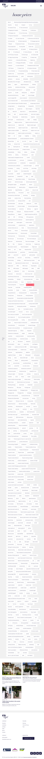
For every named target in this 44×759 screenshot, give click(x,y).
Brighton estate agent (31, 125)
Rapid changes (34, 490)
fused (20, 249)
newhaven (25, 409)
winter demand (34, 650)
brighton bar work (11, 125)
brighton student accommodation (24, 133)
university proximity (24, 631)
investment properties (12, 338)
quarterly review (35, 487)
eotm (9, 217)
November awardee (25, 414)
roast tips (29, 539)
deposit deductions (12, 187)
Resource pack (11, 533)
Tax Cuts (14, 604)
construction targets (28, 165)
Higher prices (10, 265)
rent (30, 501)
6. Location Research (20, 65)
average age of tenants (35, 103)
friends (9, 249)
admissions (10, 79)
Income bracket (21, 325)
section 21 (24, 555)
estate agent (10, 222)
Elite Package (10, 211)
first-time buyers (20, 238)
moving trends (30, 401)
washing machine (11, 644)
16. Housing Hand (11, 41)
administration (30, 76)
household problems (28, 287)
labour (19, 344)
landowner (10, 352)
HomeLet (18, 279)
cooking (18, 168)
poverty (25, 433)
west (38, 644)
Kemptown (28, 341)
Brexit (29, 119)
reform (17, 498)
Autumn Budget (31, 95)
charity (34, 149)
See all (9, 22)
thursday (36, 614)
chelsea (25, 152)
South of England (19, 568)
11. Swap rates (24, 30)
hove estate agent (11, 311)
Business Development (12, 138)
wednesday (31, 644)
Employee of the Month (28, 211)
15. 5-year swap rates (20, 38)
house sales (18, 287)
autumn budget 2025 (12, 98)
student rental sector (12, 590)
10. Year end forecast (23, 27)
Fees (23, 726)
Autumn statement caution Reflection (28, 100)
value (23, 639)
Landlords (4, 725)
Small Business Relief (12, 566)
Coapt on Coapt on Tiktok (40, 753)
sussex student (11, 601)
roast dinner (10, 539)
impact (9, 322)
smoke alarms (22, 566)
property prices (37, 471)
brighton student (11, 133)
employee (19, 211)
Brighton (9, 122)
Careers (3, 732)
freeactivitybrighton (24, 246)
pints (9, 430)
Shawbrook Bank (24, 563)
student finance (36, 579)
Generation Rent (28, 249)
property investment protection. (25, 455)
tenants (17, 614)
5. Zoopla (31, 62)
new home (10, 409)
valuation (17, 639)
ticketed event (11, 617)
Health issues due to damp (29, 260)
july (13, 341)
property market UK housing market (29, 468)
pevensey (31, 428)
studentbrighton (23, 590)
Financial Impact (24, 230)
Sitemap (24, 723)
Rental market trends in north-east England (28, 517)
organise (32, 420)
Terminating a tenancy (26, 614)
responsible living (30, 533)
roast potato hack (19, 539)
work (18, 652)
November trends (35, 414)
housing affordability (33, 290)
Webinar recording (22, 644)
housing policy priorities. (21, 306)
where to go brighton (12, 650)
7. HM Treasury (11, 68)
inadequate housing (35, 322)
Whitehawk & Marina (24, 650)
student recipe (23, 587)
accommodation (20, 73)
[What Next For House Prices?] (32, 669)
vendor (29, 639)
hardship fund (36, 257)
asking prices (24, 92)
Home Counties (31, 271)
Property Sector (11, 479)
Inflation (22, 330)
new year (17, 409)
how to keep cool (11, 317)
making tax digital (11, 374)
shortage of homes (34, 563)
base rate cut (22, 111)
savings (26, 544)
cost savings (33, 168)
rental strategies (11, 522)
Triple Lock (25, 620)
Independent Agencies (12, 330)
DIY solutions (21, 192)
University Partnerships (12, 631)
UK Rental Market (19, 625)
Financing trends (21, 236)
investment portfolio (31, 336)
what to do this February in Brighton (15, 647)
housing (24, 290)
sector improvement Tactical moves (25, 558)
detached (10, 190)
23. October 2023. (34, 54)
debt (32, 176)
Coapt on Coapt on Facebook (31, 753)
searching (31, 547)
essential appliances (30, 219)
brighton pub (24, 130)
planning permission (24, 430)
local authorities (16, 363)
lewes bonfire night (23, 357)
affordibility (37, 81)
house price (22, 284)
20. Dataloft (23, 49)
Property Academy (18, 447)
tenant (28, 606)
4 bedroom (10, 60)
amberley (34, 84)
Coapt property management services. (15, 157)
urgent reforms (36, 636)
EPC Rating (21, 217)
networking (10, 406)
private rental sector (12, 441)
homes (37, 279)
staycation (34, 574)
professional (24, 444)
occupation (10, 417)
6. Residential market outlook (33, 65)
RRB (35, 539)
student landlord (11, 585)
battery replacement (33, 111)
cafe (9, 146)
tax (8, 604)
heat (39, 260)
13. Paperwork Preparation (13, 35)
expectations (31, 225)
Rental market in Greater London (32, 514)
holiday (9, 271)
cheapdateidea (11, 152)
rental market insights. (12, 517)
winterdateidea (11, 652)
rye (15, 541)
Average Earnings (21, 106)
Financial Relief (33, 233)
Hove (19, 309)
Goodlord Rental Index (12, 252)
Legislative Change (12, 355)
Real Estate (27, 493)
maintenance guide (12, 371)
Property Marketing (12, 471)
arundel (16, 92)
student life (20, 585)
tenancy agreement (19, 606)
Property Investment (12, 455)
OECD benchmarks (19, 417)
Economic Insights (21, 206)
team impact (30, 604)
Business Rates (11, 141)
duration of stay (18, 198)
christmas (10, 154)
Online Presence (11, 420)
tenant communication (34, 609)
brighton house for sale (22, 127)
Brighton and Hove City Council (32, 122)
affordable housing (27, 81)
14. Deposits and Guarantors (27, 35)
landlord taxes (23, 349)
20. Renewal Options (33, 49)
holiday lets (16, 271)
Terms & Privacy (26, 725)
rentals (35, 522)
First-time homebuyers (31, 238)
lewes (15, 357)
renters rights (27, 525)
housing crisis (19, 295)
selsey (38, 560)
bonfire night (10, 119)
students (21, 593)
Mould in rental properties (13, 395)
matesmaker (30, 384)
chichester (33, 152)
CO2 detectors (25, 154)
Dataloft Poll (19, 176)
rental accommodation (12, 506)
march (16, 376)
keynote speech (11, 344)
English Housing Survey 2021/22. (31, 214)
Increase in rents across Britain (14, 328)
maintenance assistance (13, 368)
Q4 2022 (9, 487)
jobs (9, 341)
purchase (19, 482)
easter (36, 203)
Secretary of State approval (13, 555)
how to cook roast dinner (27, 314)
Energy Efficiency (11, 214)
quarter (16, 487)
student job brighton (31, 582)
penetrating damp (11, 425)
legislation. (28, 352)
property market (11, 463)
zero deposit (29, 655)
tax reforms (22, 604)
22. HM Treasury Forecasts (13, 54)
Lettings (3, 726)
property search (30, 476)
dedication (10, 179)
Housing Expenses (29, 295)
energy (38, 211)
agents (15, 84)
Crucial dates (10, 173)
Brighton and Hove (18, 122)
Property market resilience (13, 468)
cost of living (25, 168)
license (32, 357)
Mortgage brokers (23, 390)
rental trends (20, 522)
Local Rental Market (27, 363)
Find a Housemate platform (33, 236)
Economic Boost (11, 206)
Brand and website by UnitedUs (29, 757)
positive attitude (17, 433)
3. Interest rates (33, 57)
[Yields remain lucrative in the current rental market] (11, 692)
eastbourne (29, 203)
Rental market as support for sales (27, 512)
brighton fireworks (11, 127)
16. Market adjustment (22, 41)
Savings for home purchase (13, 547)
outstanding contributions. (13, 422)
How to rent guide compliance (24, 317)
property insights (30, 452)
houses (17, 290)
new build (28, 406)
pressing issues (25, 436)
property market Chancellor (23, 463)
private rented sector (23, 441)
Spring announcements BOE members (23, 571)
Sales (3, 728)
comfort (28, 157)
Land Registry (35, 344)
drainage (33, 195)
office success (29, 417)
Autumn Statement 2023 (12, 100)
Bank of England (29, 108)
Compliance (29, 160)
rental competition (35, 506)
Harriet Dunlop (11, 260)
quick (18, 490)
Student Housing (20, 582)
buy (18, 141)
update (27, 633)
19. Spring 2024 (22, 46)
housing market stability (33, 303)
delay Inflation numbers (20, 179)
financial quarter (24, 233)
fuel (15, 249)
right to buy (18, 536)
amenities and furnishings (20, 87)
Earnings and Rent (21, 200)
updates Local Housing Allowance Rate (15, 636)
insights (23, 333)
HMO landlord (25, 268)
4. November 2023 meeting (21, 60)
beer (15, 114)
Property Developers (12, 449)
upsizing (28, 636)
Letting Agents (37, 355)
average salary (11, 108)
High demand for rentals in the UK (22, 263)
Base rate (15, 111)
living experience (35, 360)
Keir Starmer (20, 341)
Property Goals (21, 452)
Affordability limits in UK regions (14, 81)
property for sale (11, 452)
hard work (20, 257)
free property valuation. (12, 246)
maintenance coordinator (26, 368)
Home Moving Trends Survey (13, 276)
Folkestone (20, 244)
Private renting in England (13, 444)
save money (19, 544)
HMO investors (16, 268)
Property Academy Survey (31, 447)
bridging (35, 119)
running (9, 541)
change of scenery (26, 149)
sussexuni (26, 601)
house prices (30, 284)
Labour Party (26, 344)
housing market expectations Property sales (16, 303)
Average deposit (11, 106)
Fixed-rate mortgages (29, 241)
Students (4, 723)
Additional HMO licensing (13, 76)
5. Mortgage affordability (21, 62)
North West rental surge (12, 414)
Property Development (23, 449)
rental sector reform (29, 520)
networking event (19, 406)
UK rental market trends (31, 625)
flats (13, 244)
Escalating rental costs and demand (15, 219)
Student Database (25, 579)
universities (10, 628)
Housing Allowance (11, 292)
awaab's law (19, 108)
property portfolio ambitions (24, 471)
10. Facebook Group (12, 27)
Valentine (10, 639)
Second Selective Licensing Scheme (24, 552)
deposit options (22, 187)
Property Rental (11, 474)
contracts (37, 165)
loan (9, 363)
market (28, 376)
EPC (14, 217)
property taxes (30, 479)
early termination (11, 200)
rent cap (36, 501)
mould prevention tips (25, 395)
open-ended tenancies (22, 420)
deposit (30, 184)
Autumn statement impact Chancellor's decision (17, 103)
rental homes (24, 509)
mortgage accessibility (12, 390)
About (3, 730)
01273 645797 (5, 1)
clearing (16, 154)
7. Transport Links (20, 68)
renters (9, 525)
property (9, 447)
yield (23, 655)
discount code (35, 190)
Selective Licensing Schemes (23, 560)
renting (29, 528)
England (19, 214)
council (9, 171)
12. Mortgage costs (11, 33)
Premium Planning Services (13, 436)
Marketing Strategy (12, 384)
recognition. (27, 495)
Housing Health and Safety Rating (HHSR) (25, 298)
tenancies (10, 606)
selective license (11, 560)
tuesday (32, 620)
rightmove (26, 536)
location (36, 363)
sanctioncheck (11, 544)
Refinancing (10, 498)
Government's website (33, 252)
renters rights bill (21, 528)
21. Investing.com (16, 52)
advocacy (18, 79)
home (23, 271)
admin (22, 76)
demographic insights (12, 184)
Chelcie (19, 152)
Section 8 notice (11, 558)
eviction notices (29, 222)
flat (8, 244)
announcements (32, 87)
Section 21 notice (33, 555)
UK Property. (10, 625)
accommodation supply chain (33, 73)
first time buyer (11, 238)
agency (9, 84)
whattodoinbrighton (29, 647)
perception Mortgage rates (13, 428)
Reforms (23, 498)
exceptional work (22, 225)
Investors (33, 338)
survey (29, 598)
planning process (35, 430)
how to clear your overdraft (13, 314)
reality (20, 495)
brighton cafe (21, 125)
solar (29, 566)
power (31, 433)
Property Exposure (35, 449)
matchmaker (21, 384)
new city (35, 406)
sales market (35, 541)
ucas (38, 620)
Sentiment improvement (12, 563)
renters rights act (11, 528)
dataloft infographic (27, 173)
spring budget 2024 (12, 574)
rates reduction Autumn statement (15, 493)
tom (36, 617)
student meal (28, 585)
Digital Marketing (18, 190)
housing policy (11, 306)
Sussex (36, 598)
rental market (33, 509)
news (31, 409)
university (17, 628)
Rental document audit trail (13, 509)
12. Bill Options (33, 30)
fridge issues (34, 246)
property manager (33, 460)
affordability (25, 79)
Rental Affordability (24, 506)
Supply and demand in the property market (16, 598)
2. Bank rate (30, 46)
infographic (29, 330)
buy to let (24, 141)
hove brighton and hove (28, 309)
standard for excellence (23, 574)
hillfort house (24, 265)
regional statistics (11, 501)
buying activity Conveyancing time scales (31, 144)
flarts (39, 241)
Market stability (37, 379)
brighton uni (37, 133)
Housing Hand (10, 298)
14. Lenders (10, 38)
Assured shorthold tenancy (13, 95)
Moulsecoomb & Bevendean (13, 398)
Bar (8, 111)
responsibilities (20, 533)
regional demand (32, 498)
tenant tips (10, 614)
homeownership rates (28, 279)
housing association (23, 292)
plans (9, 433)
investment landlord (20, 336)
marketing (36, 382)
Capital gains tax (16, 146)
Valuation (39, 1)
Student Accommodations (13, 579)
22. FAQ (36, 52)
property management (22, 460)
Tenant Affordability (12, 609)
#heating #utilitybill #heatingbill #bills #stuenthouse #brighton (26, 22)
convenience (10, 168)
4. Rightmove (32, 60)
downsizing (25, 195)
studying (28, 593)
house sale (10, 287)
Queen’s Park (10, 490)
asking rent (32, 92)
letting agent (28, 355)
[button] (41, 5)
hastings (18, 260)
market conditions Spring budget (14, 379)
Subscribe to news (27, 738)
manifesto (29, 374)
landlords (31, 349)
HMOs (32, 268)
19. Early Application (12, 46)
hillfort (18, 265)
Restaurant (10, 536)
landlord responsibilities (12, 349)
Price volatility (34, 436)
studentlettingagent (12, 593)
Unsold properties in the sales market (15, 633)
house (22, 282)
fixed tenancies (19, 241)
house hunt (29, 282)
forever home (28, 244)
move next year (25, 398)
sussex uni (19, 601)
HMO (9, 268)
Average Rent (31, 106)
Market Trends (11, 382)
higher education (35, 263)
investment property (24, 338)
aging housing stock (25, 84)
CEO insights (26, 146)
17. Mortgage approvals (35, 41)
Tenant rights (33, 612)
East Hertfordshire (11, 203)
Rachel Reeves (25, 490)
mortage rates (27, 387)
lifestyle (16, 360)
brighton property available (13, 130)
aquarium (10, 92)
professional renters (34, 444)
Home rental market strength (28, 276)
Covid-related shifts (25, 171)
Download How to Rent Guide (14, 195)
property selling (21, 479)
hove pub (20, 311)
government (22, 252)
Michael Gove (10, 387)
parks (38, 422)
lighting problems (24, 360)
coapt (32, 154)
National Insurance (11, 403)
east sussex (20, 203)
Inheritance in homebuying (13, 333)
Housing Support (11, 309)
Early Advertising (27, 198)
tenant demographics (12, 612)
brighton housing (34, 127)
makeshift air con (33, 371)
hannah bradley (11, 257)
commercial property (12, 160)
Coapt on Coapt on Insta (34, 753)
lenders (20, 355)
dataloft (18, 173)
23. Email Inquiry (25, 54)
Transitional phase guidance (13, 620)
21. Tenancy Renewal (27, 52)
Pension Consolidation (23, 425)
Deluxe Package (31, 179)
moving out (10, 401)
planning (15, 430)
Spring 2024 (10, 571)
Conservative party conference (14, 165)
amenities (10, 87)
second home (10, 552)
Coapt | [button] (6, 6)
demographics (23, 184)
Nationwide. (33, 403)
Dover (28, 192)
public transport (11, 482)
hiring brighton (34, 265)
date (27, 176)
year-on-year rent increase (13, 655)
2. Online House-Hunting (12, 49)
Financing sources (11, 236)
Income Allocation (11, 325)
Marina (22, 376)
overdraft (23, 422)
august (23, 95)
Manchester (21, 374)
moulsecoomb (36, 395)
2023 (9, 52)
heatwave (10, 263)
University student (34, 631)
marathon (10, 376)
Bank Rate (38, 108)
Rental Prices (10, 520)
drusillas (9, 198)
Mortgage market (34, 390)
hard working (27, 257)
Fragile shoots (37, 244)
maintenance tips (22, 371)
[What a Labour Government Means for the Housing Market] (11, 669)
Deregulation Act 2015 (33, 187)
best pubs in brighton (23, 114)
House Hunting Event (12, 284)
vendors (35, 639)
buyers (36, 141)
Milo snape (19, 387)
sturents (34, 593)
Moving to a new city (20, 401)
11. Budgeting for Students (13, 30)
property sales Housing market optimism (16, 476)
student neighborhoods (12, 587)
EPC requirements (30, 217)
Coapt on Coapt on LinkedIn (37, 753)
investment (10, 336)
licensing (9, 360)
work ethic (25, 652)
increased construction (27, 328)
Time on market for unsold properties (24, 617)
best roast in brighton (35, 114)
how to (27, 311)
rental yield (28, 522)
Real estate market (12, 495)
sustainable (34, 601)
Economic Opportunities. (33, 206)
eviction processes (11, 225)
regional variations (22, 501)
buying (9, 144)
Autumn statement (23, 98)
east (30, 200)
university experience (27, 628)
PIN (37, 428)
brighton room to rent (35, 130)
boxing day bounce (20, 119)
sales (13, 5)
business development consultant (27, 138)
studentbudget (32, 590)
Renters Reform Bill (17, 525)
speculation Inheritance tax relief (32, 568)
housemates (10, 290)
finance (16, 230)
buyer (30, 141)
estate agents (19, 222)
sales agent (27, 541)
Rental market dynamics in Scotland (15, 514)
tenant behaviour (22, 609)
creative (34, 171)
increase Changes (31, 325)
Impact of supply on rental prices (20, 322)
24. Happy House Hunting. (13, 57)
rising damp (33, 536)
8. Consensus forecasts (31, 68)
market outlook (27, 379)
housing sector (33, 306)
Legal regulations (19, 352)
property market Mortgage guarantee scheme (17, 466)
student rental (32, 587)
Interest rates (30, 333)
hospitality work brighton (13, 282)
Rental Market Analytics (12, 512)
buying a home (17, 144)
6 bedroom (10, 65)
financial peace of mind (12, 233)
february (9, 230)
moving (33, 398)
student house (11, 582)
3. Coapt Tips (24, 57)
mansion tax (36, 374)
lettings (9, 357)
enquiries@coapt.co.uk (6, 739)
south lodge (10, 568)
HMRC (38, 268)
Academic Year (11, 73)
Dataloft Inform (11, 176)
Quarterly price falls (25, 487)
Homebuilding (10, 279)
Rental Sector (19, 520)
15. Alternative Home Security (33, 38)
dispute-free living (11, 192)
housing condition (33, 292)
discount (27, 190)
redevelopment (36, 495)
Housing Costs (11, 295)
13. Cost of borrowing (23, 33)
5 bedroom (10, 62)
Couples (15, 171)
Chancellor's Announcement (13, 149)
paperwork (31, 422)
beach (9, 114)
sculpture (24, 547)
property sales (20, 474)
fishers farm (10, 241)
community (22, 160)
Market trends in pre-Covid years (23, 382)
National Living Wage (23, 403)
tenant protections (23, 612)
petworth (24, 428)
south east (36, 566)
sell (33, 560)
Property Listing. (11, 460)
